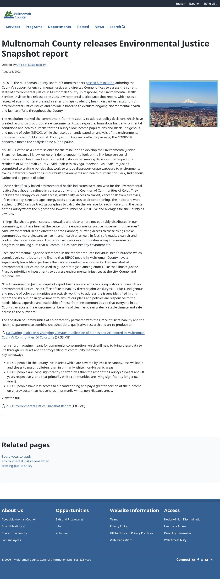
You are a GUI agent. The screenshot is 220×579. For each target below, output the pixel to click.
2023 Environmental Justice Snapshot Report (39, 406)
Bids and (68, 519)
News (99, 26)
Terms (114, 519)
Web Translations (121, 540)
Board (12, 526)
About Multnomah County (19, 519)
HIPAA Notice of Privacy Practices (131, 533)
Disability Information (178, 533)
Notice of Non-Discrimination (183, 519)
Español (194, 3)
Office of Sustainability (31, 65)
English (180, 3)
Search (115, 26)
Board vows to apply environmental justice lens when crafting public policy (25, 461)
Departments (59, 26)
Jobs (58, 526)
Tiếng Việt (210, 3)
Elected (82, 26)
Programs (34, 26)
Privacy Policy (119, 526)
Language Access (175, 526)
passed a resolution (100, 83)
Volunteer (62, 533)
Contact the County (14, 533)
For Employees (11, 540)
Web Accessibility (175, 540)
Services (13, 26)
